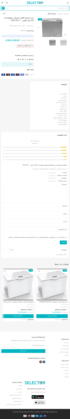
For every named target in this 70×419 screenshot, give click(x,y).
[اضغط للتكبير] (65, 35)
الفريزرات (60, 14)
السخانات (66, 342)
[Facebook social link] (27, 59)
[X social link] (25, 59)
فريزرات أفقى (51, 14)
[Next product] (2, 14)
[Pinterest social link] (23, 59)
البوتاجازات (66, 370)
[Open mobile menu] (68, 3)
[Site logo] (35, 2)
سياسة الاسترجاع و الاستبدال (14, 404)
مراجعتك (64, 184)
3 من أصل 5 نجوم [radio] (52, 172)
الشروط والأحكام (17, 401)
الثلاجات (66, 373)
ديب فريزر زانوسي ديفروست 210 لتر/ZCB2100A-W (53, 302)
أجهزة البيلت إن (65, 349)
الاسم (65, 222)
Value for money (62, 175)
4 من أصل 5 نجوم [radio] (50, 172)
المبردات (66, 355)
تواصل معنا (19, 389)
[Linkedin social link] (21, 59)
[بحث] (3, 8)
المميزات (64, 206)
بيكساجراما (16, 412)
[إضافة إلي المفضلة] (38, 271)
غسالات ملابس (64, 364)
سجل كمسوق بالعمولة (16, 395)
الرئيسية (66, 14)
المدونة (20, 386)
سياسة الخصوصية (17, 398)
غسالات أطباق (65, 367)
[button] (52, 316)
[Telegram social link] (18, 59)
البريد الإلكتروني (62, 229)
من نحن (20, 392)
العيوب (65, 214)
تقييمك (64, 173)
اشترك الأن (23, 351)
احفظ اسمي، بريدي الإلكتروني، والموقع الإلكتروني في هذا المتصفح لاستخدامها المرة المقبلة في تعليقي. (36, 237)
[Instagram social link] (40, 361)
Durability (64, 178)
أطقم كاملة (66, 346)
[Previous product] (6, 14)
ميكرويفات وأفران (64, 352)
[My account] (2, 3)
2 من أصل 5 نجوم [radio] (53, 172)
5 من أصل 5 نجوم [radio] (49, 172)
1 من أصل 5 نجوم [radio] (55, 172)
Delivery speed (62, 181)
